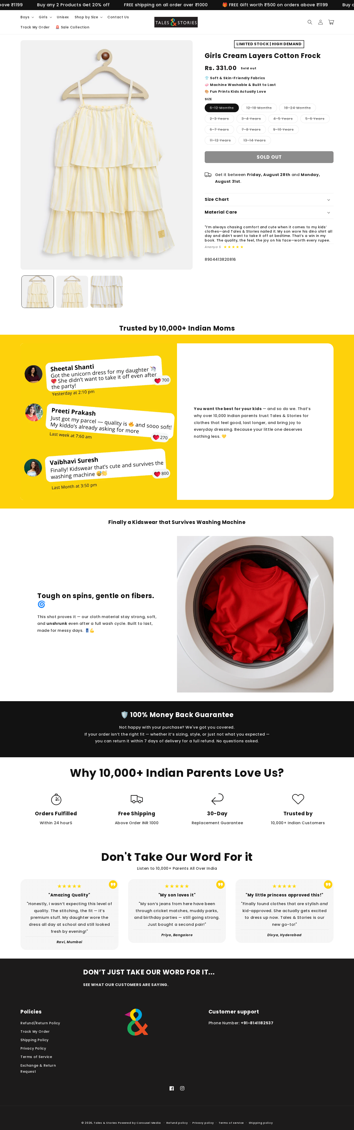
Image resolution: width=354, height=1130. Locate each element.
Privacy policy (203, 1123)
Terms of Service (36, 1056)
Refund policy (177, 1123)
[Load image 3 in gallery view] (107, 292)
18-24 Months (300, 108)
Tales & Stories (105, 1123)
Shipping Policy (34, 1040)
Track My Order (35, 1031)
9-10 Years (286, 130)
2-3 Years (222, 119)
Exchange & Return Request (38, 1068)
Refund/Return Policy (40, 1023)
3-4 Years (254, 119)
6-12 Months (224, 108)
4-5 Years (285, 119)
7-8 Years (254, 130)
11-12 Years (223, 141)
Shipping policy (261, 1123)
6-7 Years (222, 130)
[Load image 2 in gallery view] (72, 292)
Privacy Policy (33, 1048)
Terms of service (231, 1123)
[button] (27, 17)
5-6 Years (317, 119)
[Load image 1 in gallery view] (38, 292)
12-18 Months (261, 108)
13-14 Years (257, 141)
